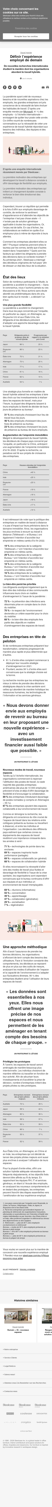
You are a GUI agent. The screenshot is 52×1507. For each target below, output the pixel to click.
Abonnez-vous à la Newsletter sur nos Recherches (25, 1383)
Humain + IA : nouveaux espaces (18, 1331)
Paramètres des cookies (26, 28)
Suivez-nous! (9, 1375)
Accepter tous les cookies (26, 36)
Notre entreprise (11, 1349)
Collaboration (8, 1273)
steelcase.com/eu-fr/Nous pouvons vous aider (26, 1257)
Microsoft (28, 111)
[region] (26, 21)
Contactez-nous (10, 1391)
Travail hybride (26, 52)
